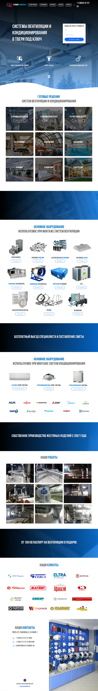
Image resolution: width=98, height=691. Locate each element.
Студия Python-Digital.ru (25, 686)
